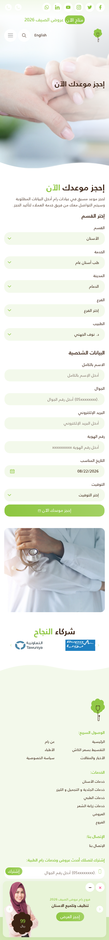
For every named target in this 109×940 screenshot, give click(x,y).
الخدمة (99, 252)
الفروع (100, 822)
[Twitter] (89, 7)
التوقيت (98, 484)
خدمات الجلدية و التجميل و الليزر (80, 789)
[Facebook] (100, 7)
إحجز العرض (70, 916)
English (40, 35)
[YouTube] (68, 7)
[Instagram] (78, 7)
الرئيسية (98, 742)
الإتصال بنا (97, 846)
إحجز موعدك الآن (56, 510)
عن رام (49, 742)
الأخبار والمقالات (92, 758)
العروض (99, 814)
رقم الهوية (96, 436)
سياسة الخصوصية (40, 758)
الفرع (101, 300)
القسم (99, 228)
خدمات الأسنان (93, 781)
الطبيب (99, 324)
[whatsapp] (46, 7)
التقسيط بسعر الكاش (88, 750)
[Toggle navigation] (10, 35)
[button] (9, 909)
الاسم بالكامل (93, 364)
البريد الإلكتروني (91, 412)
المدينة (99, 276)
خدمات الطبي (94, 798)
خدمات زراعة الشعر (91, 806)
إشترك (14, 871)
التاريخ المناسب (92, 460)
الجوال (100, 388)
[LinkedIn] (57, 7)
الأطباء (49, 750)
